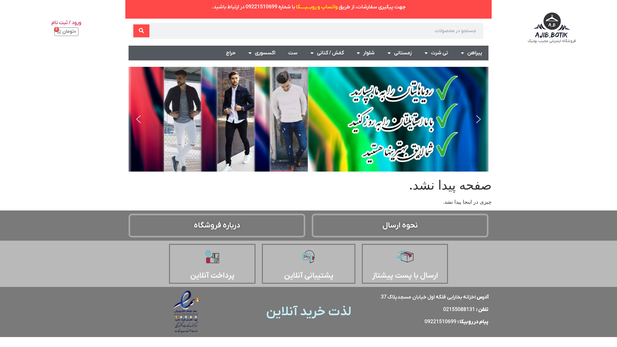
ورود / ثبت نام (66, 23)
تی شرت (439, 53)
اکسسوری (265, 53)
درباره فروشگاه (217, 225)
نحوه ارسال (400, 225)
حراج (231, 53)
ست (293, 53)
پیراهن (474, 53)
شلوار (369, 53)
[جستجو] (141, 30)
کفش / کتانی (330, 53)
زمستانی (403, 53)
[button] (138, 119)
